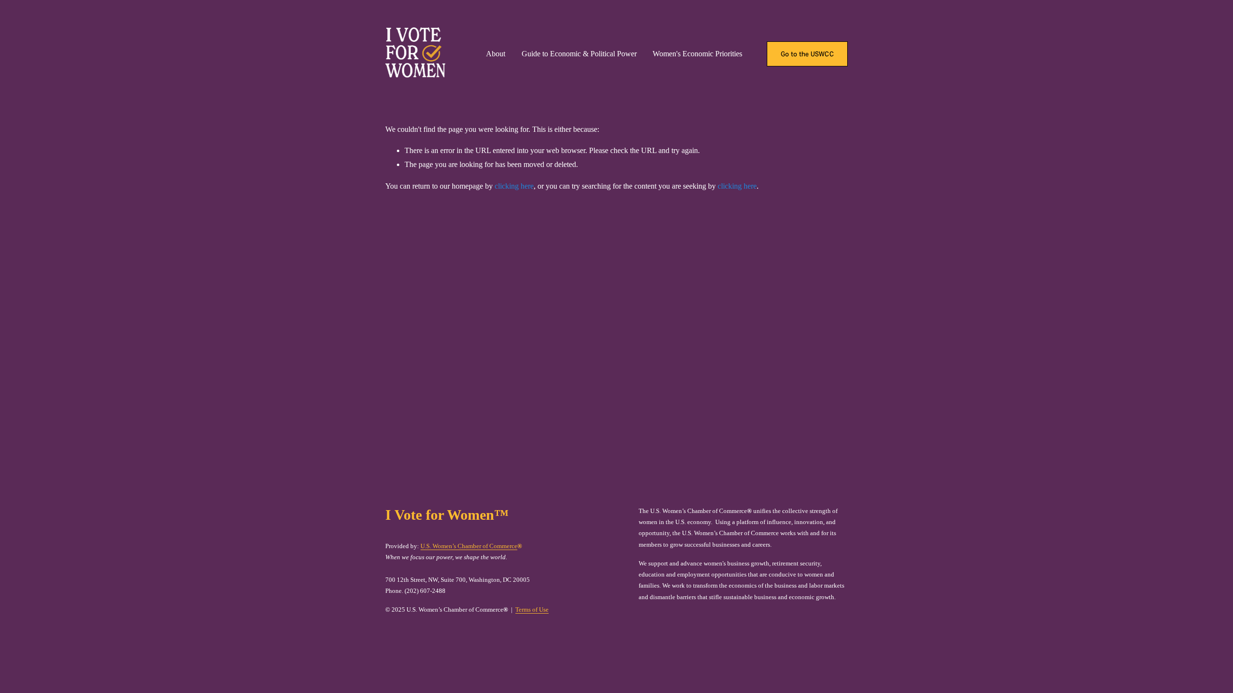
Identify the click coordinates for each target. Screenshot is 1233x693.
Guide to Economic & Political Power (579, 54)
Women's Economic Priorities (697, 54)
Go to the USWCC (807, 54)
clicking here (514, 186)
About (495, 54)
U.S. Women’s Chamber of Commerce (468, 546)
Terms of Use (532, 609)
